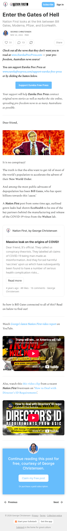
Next (56, 502)
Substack (20, 527)
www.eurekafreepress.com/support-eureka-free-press (32, 72)
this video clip (31, 384)
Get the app (46, 521)
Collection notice (54, 515)
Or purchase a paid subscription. (33, 486)
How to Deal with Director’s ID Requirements (29, 390)
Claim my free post (33, 478)
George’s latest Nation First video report (33, 324)
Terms (43, 515)
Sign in (60, 4)
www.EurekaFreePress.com (26, 55)
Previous (12, 502)
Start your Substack (27, 521)
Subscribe (48, 4)
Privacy (35, 515)
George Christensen (20, 32)
